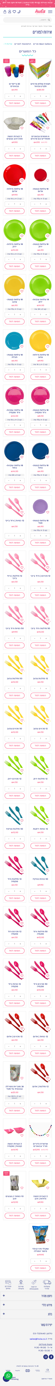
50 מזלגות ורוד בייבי (40, 628)
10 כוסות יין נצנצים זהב (15, 1197)
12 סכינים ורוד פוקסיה (14, 932)
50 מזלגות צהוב (14, 678)
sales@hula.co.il (38, 1339)
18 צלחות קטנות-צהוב (14, 300)
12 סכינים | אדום (14, 1036)
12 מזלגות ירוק (40, 778)
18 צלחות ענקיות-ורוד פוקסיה (14, 411)
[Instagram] (45, 1356)
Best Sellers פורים (42, 44)
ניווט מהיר (46, 1296)
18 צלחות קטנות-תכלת (14, 356)
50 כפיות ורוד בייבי (15, 628)
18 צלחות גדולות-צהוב (40, 356)
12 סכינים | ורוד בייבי (40, 575)
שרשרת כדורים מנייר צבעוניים (40, 1145)
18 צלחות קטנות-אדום (40, 190)
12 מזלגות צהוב (40, 678)
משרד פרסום (47, 1379)
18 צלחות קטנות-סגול (40, 521)
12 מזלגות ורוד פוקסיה (14, 880)
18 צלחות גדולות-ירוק (14, 245)
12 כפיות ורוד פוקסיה (14, 985)
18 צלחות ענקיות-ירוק (40, 300)
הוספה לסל (40, 103)
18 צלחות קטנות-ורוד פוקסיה (40, 411)
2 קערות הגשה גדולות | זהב (40, 1197)
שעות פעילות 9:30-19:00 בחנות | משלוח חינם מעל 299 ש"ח (27, 3)
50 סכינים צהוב (14, 728)
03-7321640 (39, 1333)
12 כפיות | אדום (40, 1036)
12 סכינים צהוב (40, 728)
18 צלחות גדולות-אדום (14, 190)
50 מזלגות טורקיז (14, 828)
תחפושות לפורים (22, 44)
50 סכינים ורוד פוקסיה (40, 985)
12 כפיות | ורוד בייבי (14, 520)
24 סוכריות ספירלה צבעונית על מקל (15, 1087)
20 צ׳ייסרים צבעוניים (14, 85)
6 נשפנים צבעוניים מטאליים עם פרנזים (40, 137)
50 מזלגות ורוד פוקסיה (40, 932)
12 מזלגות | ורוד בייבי (14, 577)
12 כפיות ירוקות (40, 828)
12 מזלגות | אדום (40, 1086)
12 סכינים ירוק (14, 778)
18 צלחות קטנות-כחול (40, 466)
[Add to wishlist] (47, 75)
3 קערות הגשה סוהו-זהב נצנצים (15, 137)
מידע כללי (47, 1305)
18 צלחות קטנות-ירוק (40, 245)
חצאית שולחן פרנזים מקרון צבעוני (40, 85)
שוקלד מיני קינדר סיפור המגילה (40, 1250)
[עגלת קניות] (5, 12)
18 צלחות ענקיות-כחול (14, 466)
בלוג (50, 1314)
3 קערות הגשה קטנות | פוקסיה (14, 1145)
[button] (27, 1296)
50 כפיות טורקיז (40, 879)
